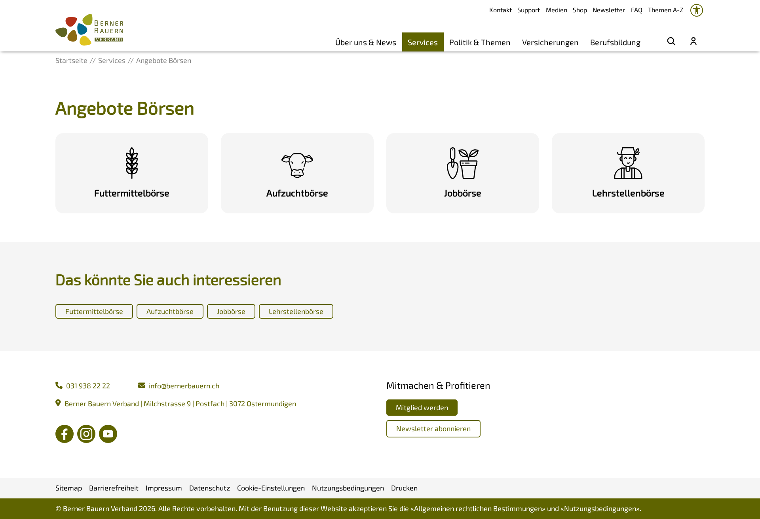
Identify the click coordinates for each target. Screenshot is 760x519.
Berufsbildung (615, 42)
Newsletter (609, 9)
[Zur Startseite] (89, 30)
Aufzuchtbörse (170, 311)
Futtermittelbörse (94, 311)
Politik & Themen (480, 42)
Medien (556, 9)
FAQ (636, 9)
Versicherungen (550, 42)
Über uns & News (365, 42)
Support (528, 9)
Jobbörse (231, 311)
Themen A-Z (665, 9)
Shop (580, 9)
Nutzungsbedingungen (600, 508)
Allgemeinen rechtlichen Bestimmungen (478, 508)
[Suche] (671, 42)
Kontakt (500, 9)
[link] (131, 173)
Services (423, 42)
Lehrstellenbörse (296, 311)
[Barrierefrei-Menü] (696, 10)
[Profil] (693, 42)
